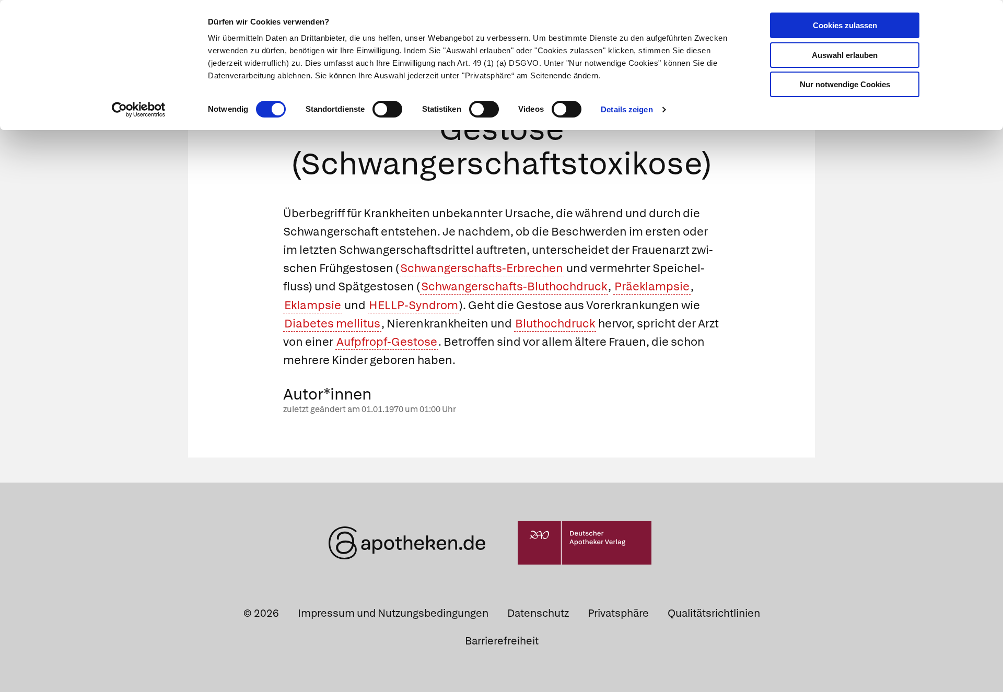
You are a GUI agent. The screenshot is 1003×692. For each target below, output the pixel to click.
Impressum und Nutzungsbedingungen (393, 613)
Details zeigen (626, 109)
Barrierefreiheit (502, 641)
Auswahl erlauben (845, 55)
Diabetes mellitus (332, 323)
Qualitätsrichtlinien (714, 613)
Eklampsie (312, 305)
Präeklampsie (652, 286)
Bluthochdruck (555, 323)
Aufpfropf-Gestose (386, 341)
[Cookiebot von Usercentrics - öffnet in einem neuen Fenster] (138, 110)
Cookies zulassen (845, 25)
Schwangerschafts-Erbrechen (481, 268)
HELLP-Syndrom (413, 305)
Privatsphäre (618, 613)
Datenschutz (538, 613)
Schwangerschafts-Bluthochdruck (514, 286)
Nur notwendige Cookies (845, 84)
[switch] (387, 109)
